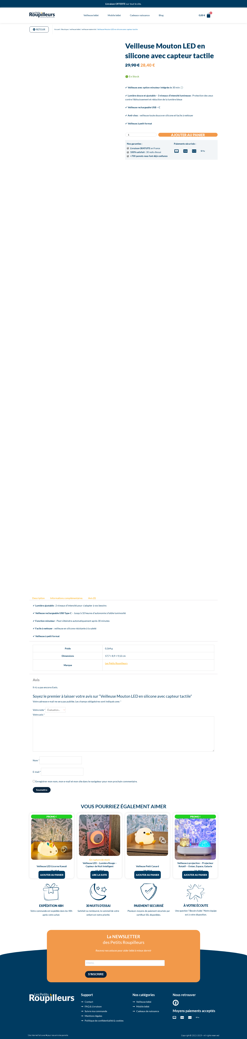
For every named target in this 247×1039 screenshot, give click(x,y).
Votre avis (39, 714)
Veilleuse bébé (91, 15)
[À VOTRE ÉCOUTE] (195, 893)
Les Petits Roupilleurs (116, 663)
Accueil (57, 29)
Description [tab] (38, 598)
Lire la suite (99, 874)
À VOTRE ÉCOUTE (195, 905)
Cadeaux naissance (140, 15)
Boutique (64, 29)
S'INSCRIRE (96, 974)
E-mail (37, 771)
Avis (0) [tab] (92, 598)
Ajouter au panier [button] (51, 874)
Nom (36, 760)
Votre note (39, 709)
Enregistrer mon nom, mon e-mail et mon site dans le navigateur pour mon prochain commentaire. (86, 781)
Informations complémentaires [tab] (66, 598)
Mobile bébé (114, 15)
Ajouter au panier (188, 135)
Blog (161, 15)
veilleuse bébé (75, 29)
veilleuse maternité (89, 29)
